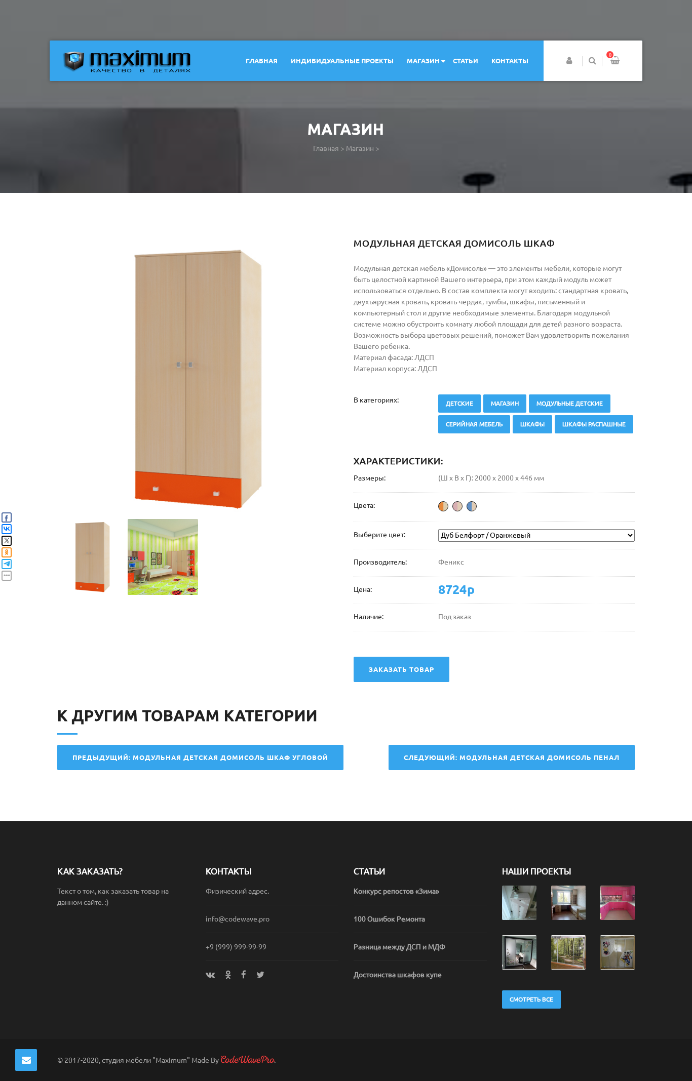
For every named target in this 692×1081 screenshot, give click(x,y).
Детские (459, 403)
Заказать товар (401, 669)
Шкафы (532, 424)
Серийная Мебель (474, 424)
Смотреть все (531, 999)
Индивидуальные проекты (342, 60)
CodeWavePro (247, 1059)
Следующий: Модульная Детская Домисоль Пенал (512, 757)
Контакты (509, 60)
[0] (615, 61)
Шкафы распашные (594, 424)
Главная (262, 60)
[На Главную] (126, 61)
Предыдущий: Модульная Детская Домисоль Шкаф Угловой (200, 757)
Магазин (423, 60)
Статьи (465, 60)
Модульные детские (569, 403)
